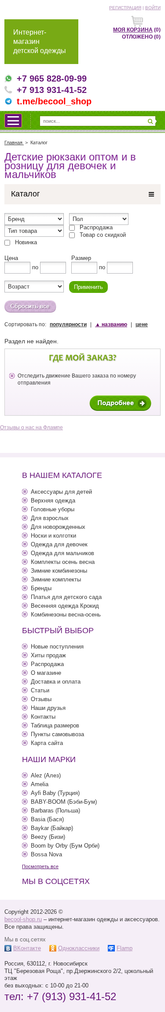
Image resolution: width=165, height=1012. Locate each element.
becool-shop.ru (23, 919)
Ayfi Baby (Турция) (55, 793)
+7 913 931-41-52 (52, 90)
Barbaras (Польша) (55, 810)
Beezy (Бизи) (48, 837)
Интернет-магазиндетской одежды (39, 41)
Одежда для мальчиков (62, 553)
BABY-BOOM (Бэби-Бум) (64, 801)
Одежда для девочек (59, 544)
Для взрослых (50, 518)
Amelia (39, 784)
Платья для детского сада (66, 597)
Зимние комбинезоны (59, 570)
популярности (68, 324)
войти (153, 7)
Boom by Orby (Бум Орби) (65, 845)
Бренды (41, 588)
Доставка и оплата (56, 681)
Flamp (124, 948)
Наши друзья (48, 708)
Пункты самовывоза (57, 734)
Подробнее (120, 403)
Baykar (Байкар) (52, 828)
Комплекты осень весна (63, 562)
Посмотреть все (40, 866)
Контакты (43, 716)
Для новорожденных (58, 527)
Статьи (40, 690)
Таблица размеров (55, 725)
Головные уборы (52, 509)
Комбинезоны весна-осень (66, 614)
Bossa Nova (46, 854)
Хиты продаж (48, 655)
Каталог (25, 193)
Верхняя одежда (53, 500)
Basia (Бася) (47, 819)
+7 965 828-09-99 (52, 78)
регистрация (125, 7)
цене (142, 324)
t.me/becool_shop (54, 101)
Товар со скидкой (103, 235)
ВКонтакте (27, 948)
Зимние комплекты (56, 579)
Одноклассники (78, 948)
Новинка (26, 242)
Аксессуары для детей (61, 491)
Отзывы (41, 699)
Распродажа (96, 227)
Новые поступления (57, 646)
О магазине (46, 673)
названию (111, 324)
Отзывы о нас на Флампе (31, 427)
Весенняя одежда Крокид (65, 605)
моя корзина (133, 30)
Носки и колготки (53, 535)
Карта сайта (47, 743)
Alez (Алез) (46, 775)
